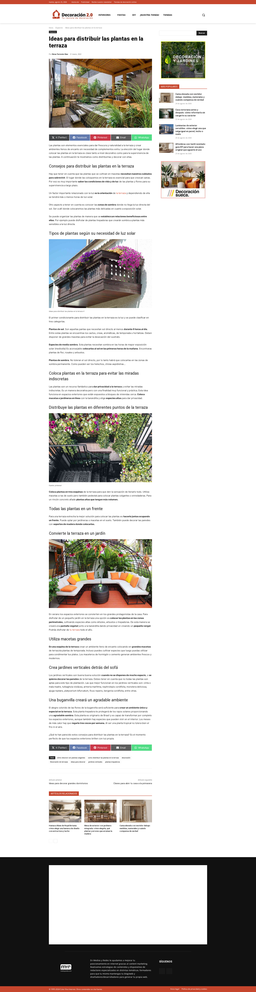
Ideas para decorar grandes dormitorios (68, 783)
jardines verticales (95, 762)
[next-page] (55, 841)
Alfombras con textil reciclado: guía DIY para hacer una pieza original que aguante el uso (190, 147)
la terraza (121, 193)
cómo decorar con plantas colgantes (71, 758)
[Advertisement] (128, 904)
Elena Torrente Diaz (60, 54)
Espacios (59, 27)
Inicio (51, 27)
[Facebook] (201, 2)
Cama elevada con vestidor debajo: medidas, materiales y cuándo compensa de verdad (135, 828)
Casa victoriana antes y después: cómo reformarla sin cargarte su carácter (190, 113)
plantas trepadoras (112, 762)
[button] (203, 15)
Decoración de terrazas (59, 762)
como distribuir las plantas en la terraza (103, 758)
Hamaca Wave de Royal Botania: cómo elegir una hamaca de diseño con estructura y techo (64, 828)
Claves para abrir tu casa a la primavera (132, 783)
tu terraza (75, 629)
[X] (205, 2)
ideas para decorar (78, 762)
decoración (126, 758)
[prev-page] (51, 841)
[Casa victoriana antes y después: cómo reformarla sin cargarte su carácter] (166, 113)
